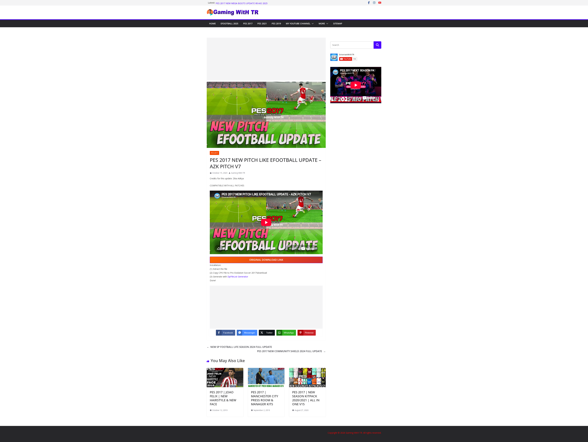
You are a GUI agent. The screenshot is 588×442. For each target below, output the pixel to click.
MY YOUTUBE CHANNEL (298, 23)
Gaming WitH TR (238, 173)
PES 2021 (262, 23)
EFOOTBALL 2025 (229, 23)
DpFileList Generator (238, 276)
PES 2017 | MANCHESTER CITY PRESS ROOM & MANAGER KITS (264, 398)
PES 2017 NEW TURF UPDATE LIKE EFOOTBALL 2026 (243, 2)
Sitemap (337, 23)
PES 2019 (276, 23)
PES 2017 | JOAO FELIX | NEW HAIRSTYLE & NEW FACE (223, 398)
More (322, 23)
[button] (312, 23)
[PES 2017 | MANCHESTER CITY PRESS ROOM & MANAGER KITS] (266, 370)
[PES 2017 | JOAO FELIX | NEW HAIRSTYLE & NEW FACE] (225, 370)
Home (212, 23)
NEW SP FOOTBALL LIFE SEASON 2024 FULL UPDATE (239, 347)
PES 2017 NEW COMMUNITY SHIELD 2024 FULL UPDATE (291, 351)
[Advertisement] (266, 59)
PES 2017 (248, 23)
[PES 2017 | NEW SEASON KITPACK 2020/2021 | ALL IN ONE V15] (307, 370)
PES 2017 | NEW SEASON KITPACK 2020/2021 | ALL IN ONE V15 (305, 398)
